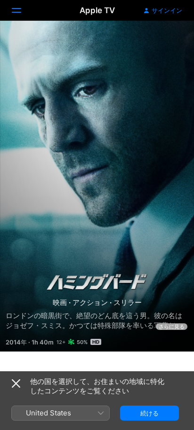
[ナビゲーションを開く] (22, 10)
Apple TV (97, 10)
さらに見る (172, 326)
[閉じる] (16, 383)
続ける (149, 413)
